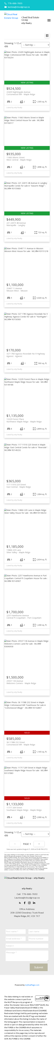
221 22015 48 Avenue (16, 224)
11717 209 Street (24, 808)
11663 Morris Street (19, 158)
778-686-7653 (15, 3)
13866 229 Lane (18, 551)
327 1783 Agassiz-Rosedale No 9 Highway (26, 354)
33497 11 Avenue (17, 289)
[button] (13, 3)
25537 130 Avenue (21, 682)
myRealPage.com (32, 985)
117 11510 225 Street (19, 485)
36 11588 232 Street (21, 743)
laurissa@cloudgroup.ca (19, 7)
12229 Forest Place (24, 420)
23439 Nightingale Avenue (21, 93)
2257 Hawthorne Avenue (24, 616)
